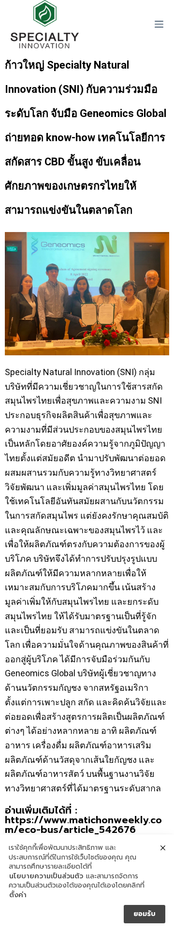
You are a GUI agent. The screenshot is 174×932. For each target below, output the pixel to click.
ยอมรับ (144, 914)
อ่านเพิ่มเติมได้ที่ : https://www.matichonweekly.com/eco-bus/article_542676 (83, 820)
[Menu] (159, 24)
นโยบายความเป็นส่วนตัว (46, 876)
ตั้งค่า (18, 895)
